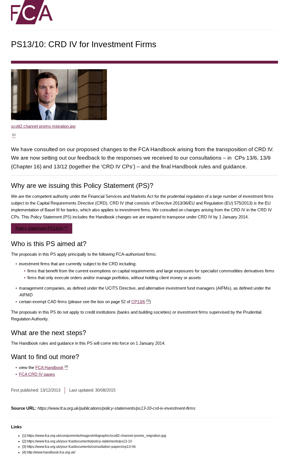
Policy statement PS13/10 (42, 228)
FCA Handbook (51, 367)
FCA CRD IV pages (37, 374)
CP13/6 (140, 301)
